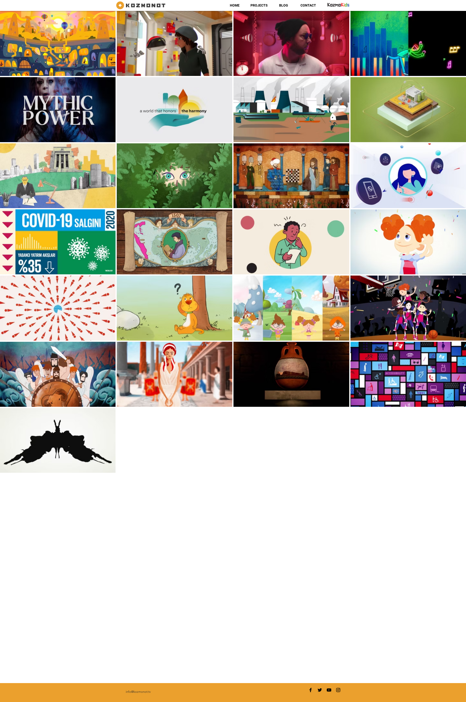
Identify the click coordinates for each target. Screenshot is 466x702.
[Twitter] (320, 690)
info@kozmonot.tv (138, 692)
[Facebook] (310, 690)
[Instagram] (338, 690)
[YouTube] (329, 690)
